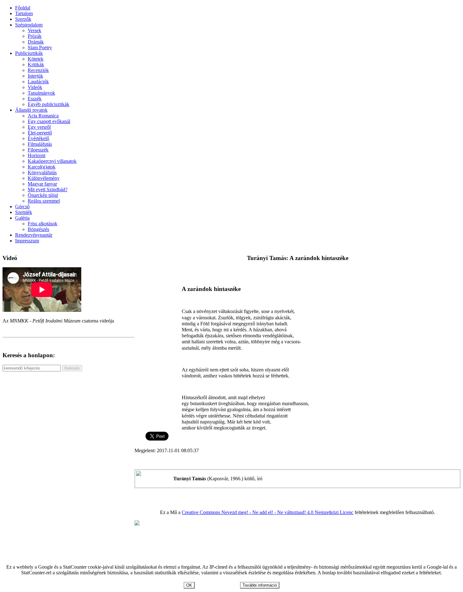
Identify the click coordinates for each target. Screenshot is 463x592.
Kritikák (36, 64)
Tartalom (24, 13)
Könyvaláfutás (42, 172)
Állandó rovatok (31, 110)
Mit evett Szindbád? (47, 189)
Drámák (36, 41)
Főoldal (22, 7)
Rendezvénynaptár (33, 235)
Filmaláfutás (40, 144)
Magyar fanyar (42, 183)
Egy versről (39, 127)
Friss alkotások (42, 223)
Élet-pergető (40, 132)
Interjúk (35, 76)
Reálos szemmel (44, 201)
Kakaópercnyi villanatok (52, 161)
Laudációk (38, 81)
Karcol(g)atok (41, 166)
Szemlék (23, 212)
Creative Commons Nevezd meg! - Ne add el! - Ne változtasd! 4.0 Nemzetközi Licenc (267, 512)
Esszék (35, 98)
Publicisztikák (29, 53)
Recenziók (38, 70)
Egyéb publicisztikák (48, 104)
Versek (34, 30)
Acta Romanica (43, 115)
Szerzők (23, 19)
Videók (35, 87)
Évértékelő (38, 138)
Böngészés (38, 229)
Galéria (22, 218)
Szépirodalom (29, 24)
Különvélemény (44, 178)
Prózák (35, 36)
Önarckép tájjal (43, 195)
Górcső (22, 206)
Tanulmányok (41, 93)
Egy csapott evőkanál (49, 121)
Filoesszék (38, 149)
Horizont (36, 155)
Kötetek (35, 59)
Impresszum (27, 240)
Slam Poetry (40, 47)
